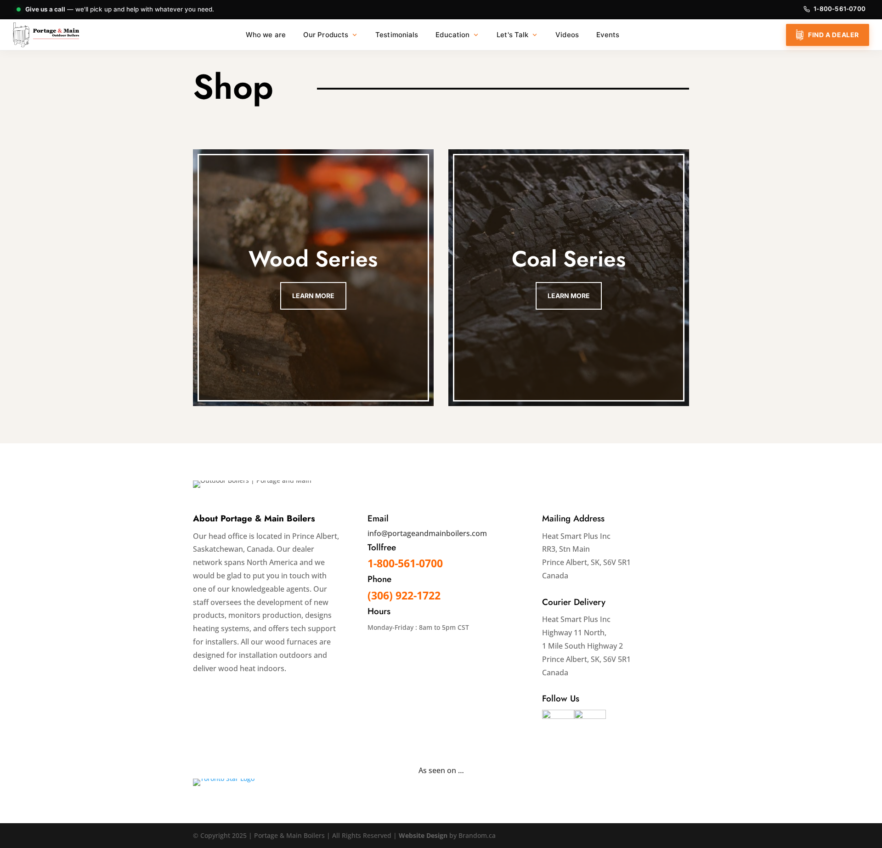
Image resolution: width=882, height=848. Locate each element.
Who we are (266, 34)
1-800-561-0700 (839, 8)
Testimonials (396, 34)
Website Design (424, 835)
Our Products (325, 34)
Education (452, 34)
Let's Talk (512, 34)
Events (608, 34)
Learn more (313, 296)
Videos (567, 34)
